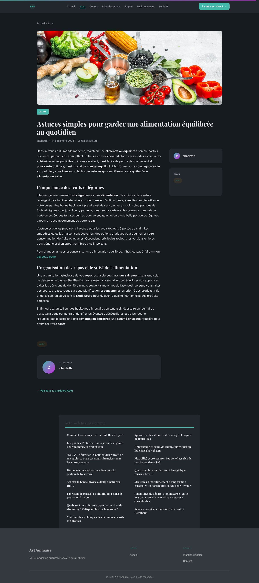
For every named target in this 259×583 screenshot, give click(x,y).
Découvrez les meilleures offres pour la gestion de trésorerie (91, 472)
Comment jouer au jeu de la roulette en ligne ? (95, 435)
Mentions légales (192, 554)
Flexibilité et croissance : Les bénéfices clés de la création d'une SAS (163, 460)
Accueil (71, 6)
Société (163, 6)
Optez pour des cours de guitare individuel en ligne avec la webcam (162, 448)
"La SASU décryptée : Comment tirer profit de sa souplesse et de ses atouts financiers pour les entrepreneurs (95, 458)
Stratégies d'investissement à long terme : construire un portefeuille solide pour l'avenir (162, 483)
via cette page (46, 256)
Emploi (128, 6)
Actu (82, 6)
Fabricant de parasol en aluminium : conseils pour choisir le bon (94, 495)
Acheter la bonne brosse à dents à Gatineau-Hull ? (94, 483)
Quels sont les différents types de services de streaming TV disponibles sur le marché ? (94, 507)
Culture (94, 6)
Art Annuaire (40, 549)
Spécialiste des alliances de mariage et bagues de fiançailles (162, 436)
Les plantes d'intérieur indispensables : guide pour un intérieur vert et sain (95, 444)
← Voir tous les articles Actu (55, 390)
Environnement (146, 6)
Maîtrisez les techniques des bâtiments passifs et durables (95, 518)
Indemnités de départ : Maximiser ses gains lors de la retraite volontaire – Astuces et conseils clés (161, 497)
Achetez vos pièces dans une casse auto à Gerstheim (159, 511)
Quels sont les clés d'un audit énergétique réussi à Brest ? (160, 472)
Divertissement (111, 6)
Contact (187, 560)
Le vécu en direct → (214, 6)
